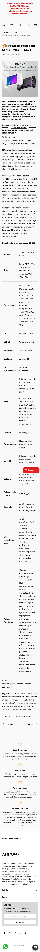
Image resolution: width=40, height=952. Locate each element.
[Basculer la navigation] (4, 24)
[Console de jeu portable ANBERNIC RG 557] (20, 78)
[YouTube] (20, 933)
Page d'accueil (7, 32)
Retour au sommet (10, 838)
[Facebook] (4, 933)
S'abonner (20, 922)
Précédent (10, 724)
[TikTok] (25, 933)
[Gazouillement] (9, 933)
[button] (21, 25)
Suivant (31, 724)
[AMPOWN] (12, 24)
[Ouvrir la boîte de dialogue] (35, 948)
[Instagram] (15, 933)
